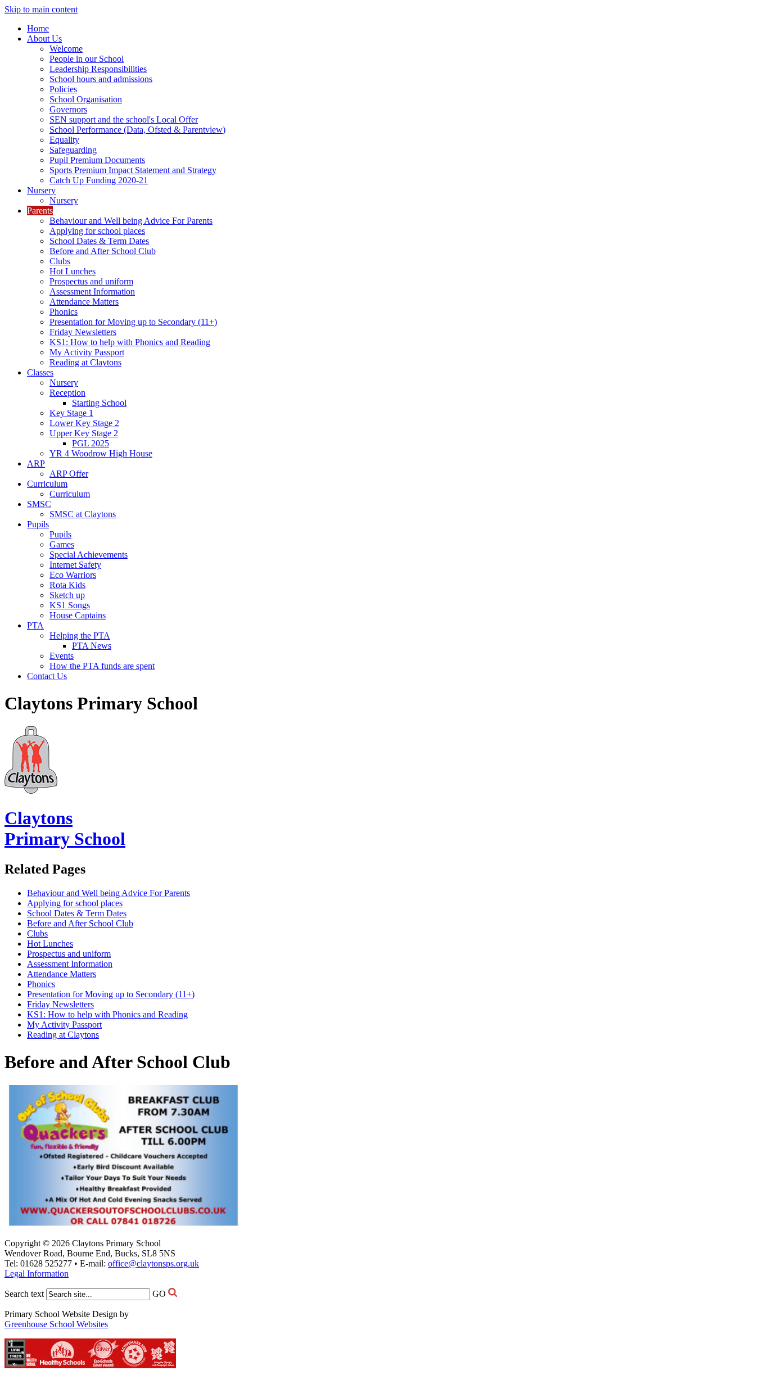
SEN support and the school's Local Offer (123, 119)
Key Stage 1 (71, 413)
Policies (63, 89)
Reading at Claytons (85, 362)
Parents (40, 210)
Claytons (64, 828)
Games (61, 544)
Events (61, 656)
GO (159, 1294)
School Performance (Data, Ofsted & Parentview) (137, 129)
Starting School (99, 403)
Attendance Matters (84, 301)
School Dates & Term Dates (99, 241)
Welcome (66, 48)
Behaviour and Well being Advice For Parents (131, 220)
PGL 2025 (90, 443)
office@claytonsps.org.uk (153, 1263)
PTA (35, 625)
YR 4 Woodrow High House (100, 453)
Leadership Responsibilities (98, 69)
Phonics (63, 311)
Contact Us (47, 676)
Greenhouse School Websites (56, 1324)
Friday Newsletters (82, 332)
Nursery (41, 190)
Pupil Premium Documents (97, 160)
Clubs (59, 261)
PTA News (91, 645)
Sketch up (67, 595)
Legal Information (36, 1273)
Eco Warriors (72, 575)
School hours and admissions (100, 79)
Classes (40, 372)
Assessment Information (92, 291)
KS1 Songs (69, 605)
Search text (24, 1294)
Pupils (38, 524)
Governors (68, 109)
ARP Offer (68, 473)
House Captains (77, 615)
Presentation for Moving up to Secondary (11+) (133, 322)
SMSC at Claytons (82, 514)
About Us (44, 38)
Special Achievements (88, 554)
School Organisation (85, 99)
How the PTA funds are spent (102, 666)
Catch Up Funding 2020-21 (98, 180)
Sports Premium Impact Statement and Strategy (132, 170)
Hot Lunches (72, 271)
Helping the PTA (79, 635)
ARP (36, 463)
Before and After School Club (102, 251)
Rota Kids (67, 585)
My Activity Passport (86, 352)
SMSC (39, 504)
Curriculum (47, 484)
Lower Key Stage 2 (84, 423)
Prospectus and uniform (91, 281)
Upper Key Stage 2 (83, 433)
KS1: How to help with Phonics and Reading (129, 342)
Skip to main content (41, 9)
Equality (64, 139)
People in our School (86, 59)
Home (38, 28)
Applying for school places (97, 231)
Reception (67, 392)
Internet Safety (75, 564)
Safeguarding (73, 150)
